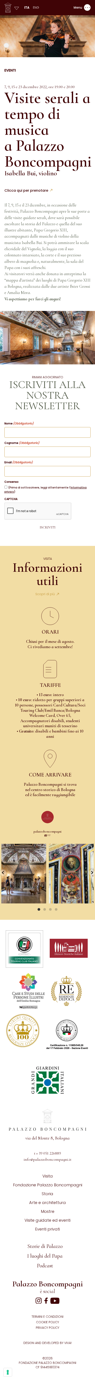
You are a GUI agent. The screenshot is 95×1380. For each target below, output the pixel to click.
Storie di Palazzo (45, 1246)
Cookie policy (47, 1322)
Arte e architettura (47, 1202)
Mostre (47, 1211)
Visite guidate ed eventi (47, 1220)
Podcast (45, 1266)
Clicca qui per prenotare (26, 190)
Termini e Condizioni (47, 1316)
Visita (47, 1176)
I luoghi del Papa (45, 1256)
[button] (3, 872)
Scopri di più (45, 594)
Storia (47, 1193)
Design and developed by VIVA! (47, 1343)
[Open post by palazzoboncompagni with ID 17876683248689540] (71, 873)
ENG (36, 7)
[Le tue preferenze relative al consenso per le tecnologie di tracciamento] (8, 1372)
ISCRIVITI (47, 527)
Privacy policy (47, 1327)
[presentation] (38, 511)
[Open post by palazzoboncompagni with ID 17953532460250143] (23, 873)
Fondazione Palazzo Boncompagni (47, 1185)
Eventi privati (47, 1229)
